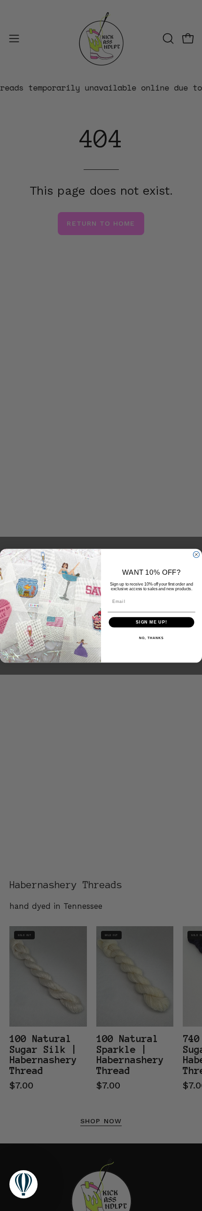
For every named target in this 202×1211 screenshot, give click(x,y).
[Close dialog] (196, 554)
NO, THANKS (151, 638)
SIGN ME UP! (151, 622)
